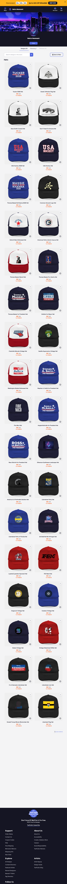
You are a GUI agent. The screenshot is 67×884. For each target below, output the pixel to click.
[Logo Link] (10, 9)
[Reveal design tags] (30, 88)
